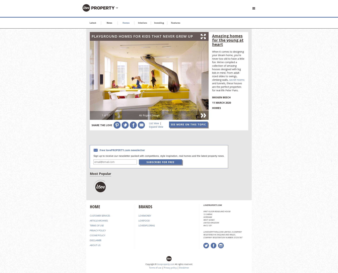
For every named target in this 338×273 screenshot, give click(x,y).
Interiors (142, 22)
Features (175, 22)
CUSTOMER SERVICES (100, 215)
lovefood (144, 220)
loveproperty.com (165, 264)
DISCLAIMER (95, 240)
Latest (93, 22)
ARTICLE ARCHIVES (99, 220)
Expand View (156, 126)
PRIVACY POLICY (98, 230)
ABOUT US (95, 245)
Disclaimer (184, 267)
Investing (159, 22)
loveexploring (147, 225)
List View (154, 123)
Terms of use (155, 267)
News (109, 22)
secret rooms (237, 79)
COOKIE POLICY (97, 235)
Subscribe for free (160, 162)
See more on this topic (188, 124)
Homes (126, 22)
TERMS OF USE (97, 225)
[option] (149, 80)
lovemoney (145, 215)
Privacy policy (170, 267)
